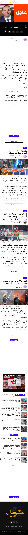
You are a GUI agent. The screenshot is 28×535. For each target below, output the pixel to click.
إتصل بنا (20, 526)
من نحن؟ (7, 526)
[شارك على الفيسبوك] (22, 32)
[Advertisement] (14, 52)
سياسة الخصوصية (14, 526)
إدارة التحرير (18, 40)
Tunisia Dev (14, 533)
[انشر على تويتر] (18, 32)
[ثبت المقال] (14, 32)
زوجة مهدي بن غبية (13, 91)
